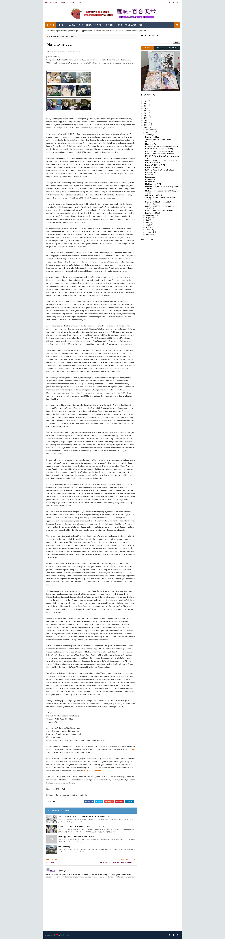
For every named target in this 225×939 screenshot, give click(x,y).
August (149, 218)
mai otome (60, 36)
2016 (146, 104)
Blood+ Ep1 (149, 142)
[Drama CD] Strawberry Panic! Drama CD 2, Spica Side (81, 826)
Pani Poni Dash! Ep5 (152, 167)
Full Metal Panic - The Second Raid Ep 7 (159, 211)
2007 (146, 123)
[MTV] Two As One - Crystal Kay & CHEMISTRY (162, 146)
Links (80, 2)
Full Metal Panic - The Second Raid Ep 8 (159, 170)
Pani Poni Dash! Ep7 (152, 137)
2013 (146, 111)
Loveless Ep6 (150, 182)
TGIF (120, 25)
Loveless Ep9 (150, 175)
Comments (173, 48)
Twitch (63, 2)
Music (80, 25)
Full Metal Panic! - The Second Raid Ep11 (160, 149)
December (150, 130)
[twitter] (169, 2)
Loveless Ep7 (150, 179)
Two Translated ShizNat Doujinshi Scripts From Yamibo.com (84, 816)
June (148, 222)
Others (109, 25)
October (149, 135)
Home (51, 25)
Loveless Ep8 (150, 177)
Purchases (130, 25)
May (147, 225)
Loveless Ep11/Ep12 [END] (155, 165)
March (148, 230)
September (150, 215)
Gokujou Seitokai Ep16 (153, 163)
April (148, 227)
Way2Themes (65, 935)
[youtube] (177, 2)
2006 (146, 125)
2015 (146, 106)
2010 (146, 115)
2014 (146, 108)
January (149, 234)
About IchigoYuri (51, 2)
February (149, 232)
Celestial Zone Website (92, 771)
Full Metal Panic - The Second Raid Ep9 (159, 154)
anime (53, 36)
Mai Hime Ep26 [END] (153, 184)
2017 (146, 101)
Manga (71, 25)
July (147, 220)
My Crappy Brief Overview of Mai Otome (76, 836)
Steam (72, 2)
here (133, 749)
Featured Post (147, 48)
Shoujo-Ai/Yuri (93, 25)
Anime (60, 25)
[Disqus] (91, 896)
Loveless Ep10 (150, 172)
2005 (146, 127)
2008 (146, 120)
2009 (146, 118)
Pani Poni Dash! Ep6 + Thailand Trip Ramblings (162, 160)
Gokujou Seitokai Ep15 (153, 195)
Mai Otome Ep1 (151, 144)
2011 (146, 113)
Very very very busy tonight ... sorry (158, 139)
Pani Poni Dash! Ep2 (152, 213)
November (150, 132)
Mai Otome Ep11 (65, 846)
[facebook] (173, 2)
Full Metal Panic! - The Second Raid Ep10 (160, 151)
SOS (140, 25)
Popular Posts (160, 48)
